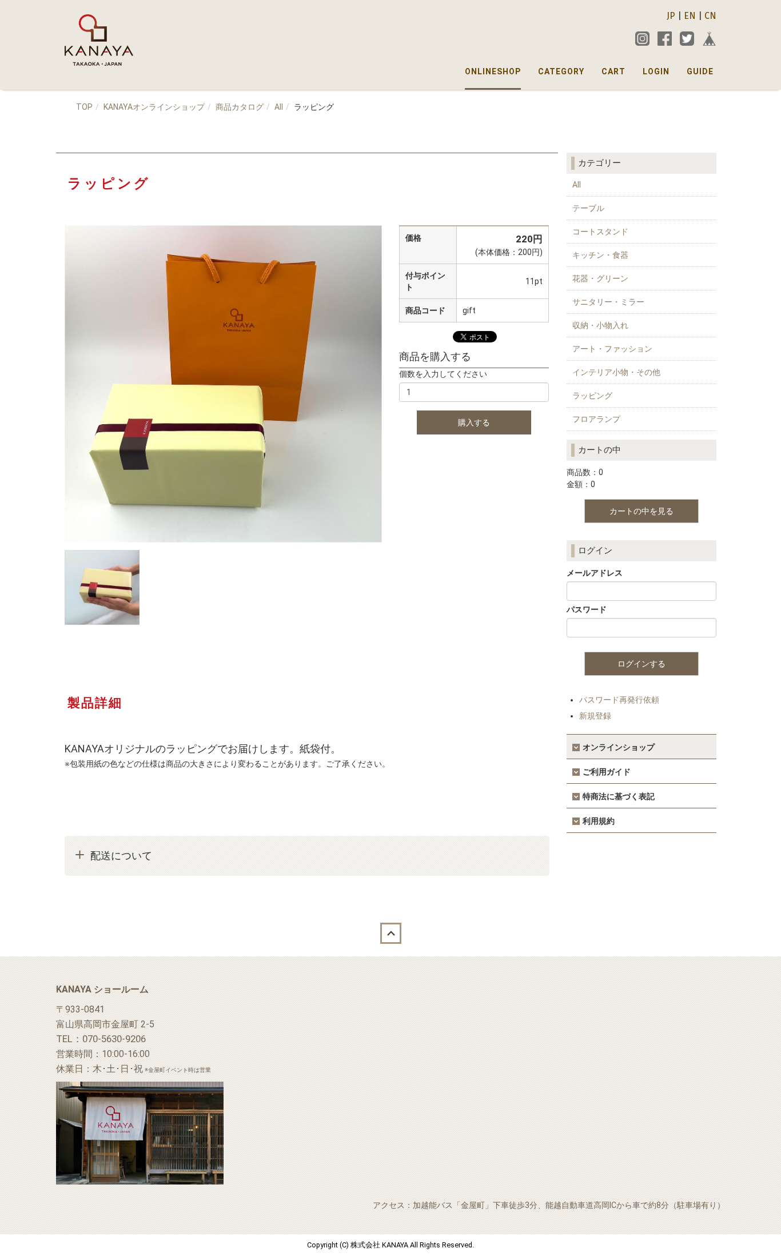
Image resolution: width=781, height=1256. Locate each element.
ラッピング (592, 395)
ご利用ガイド (607, 771)
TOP (84, 106)
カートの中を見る (641, 511)
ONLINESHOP (493, 71)
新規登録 (595, 715)
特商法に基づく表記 (619, 796)
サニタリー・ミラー (608, 301)
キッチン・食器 (600, 255)
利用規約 (599, 821)
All (278, 106)
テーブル (588, 208)
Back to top (390, 933)
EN (690, 15)
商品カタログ (240, 106)
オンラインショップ (619, 747)
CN (710, 15)
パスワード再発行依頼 (619, 699)
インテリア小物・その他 (616, 372)
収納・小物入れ (600, 325)
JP (671, 15)
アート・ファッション (612, 348)
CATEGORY (561, 71)
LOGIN (656, 71)
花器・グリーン (600, 278)
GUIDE (700, 71)
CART (613, 71)
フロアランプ (596, 419)
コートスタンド (600, 231)
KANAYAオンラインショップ (154, 106)
